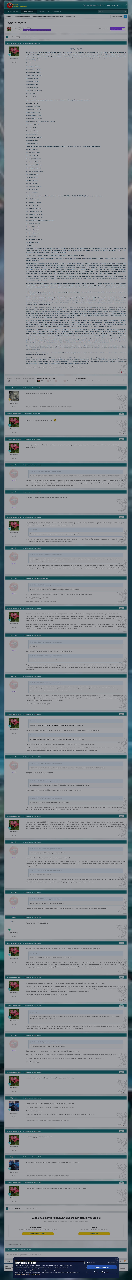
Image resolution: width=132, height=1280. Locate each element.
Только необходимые (101, 1272)
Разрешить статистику (102, 1267)
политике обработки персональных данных (27, 1274)
